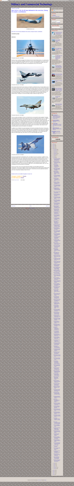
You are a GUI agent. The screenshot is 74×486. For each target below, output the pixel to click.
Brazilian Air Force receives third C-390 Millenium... (57, 162)
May (54, 463)
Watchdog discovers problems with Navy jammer (57, 431)
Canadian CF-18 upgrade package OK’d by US (57, 303)
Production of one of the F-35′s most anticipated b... (57, 353)
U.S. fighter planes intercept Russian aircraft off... (57, 219)
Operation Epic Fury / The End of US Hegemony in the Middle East (57, 125)
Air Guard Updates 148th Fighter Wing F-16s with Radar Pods (58, 66)
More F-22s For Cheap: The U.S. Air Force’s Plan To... (57, 243)
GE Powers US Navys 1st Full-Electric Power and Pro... (57, 344)
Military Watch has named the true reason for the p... (56, 253)
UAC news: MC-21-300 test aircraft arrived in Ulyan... (57, 313)
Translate (58, 22)
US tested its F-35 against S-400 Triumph (56, 434)
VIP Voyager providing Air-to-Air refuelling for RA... (57, 186)
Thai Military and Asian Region (56, 131)
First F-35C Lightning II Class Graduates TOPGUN (57, 201)
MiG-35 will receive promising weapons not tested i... (57, 325)
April (54, 464)
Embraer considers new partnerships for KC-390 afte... (57, 437)
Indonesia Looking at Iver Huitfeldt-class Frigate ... (57, 365)
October (55, 152)
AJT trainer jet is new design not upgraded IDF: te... (57, 198)
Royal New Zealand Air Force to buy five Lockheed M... (57, 404)
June (54, 157)
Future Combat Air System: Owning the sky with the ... (57, 278)
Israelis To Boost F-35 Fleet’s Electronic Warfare (57, 294)
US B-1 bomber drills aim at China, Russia (57, 449)
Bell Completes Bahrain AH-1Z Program (57, 41)
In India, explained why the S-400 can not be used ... (57, 338)
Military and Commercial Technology (31, 4)
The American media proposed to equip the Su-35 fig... (57, 390)
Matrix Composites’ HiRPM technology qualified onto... (57, 371)
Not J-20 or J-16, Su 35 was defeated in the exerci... (57, 195)
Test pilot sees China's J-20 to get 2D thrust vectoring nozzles (58, 33)
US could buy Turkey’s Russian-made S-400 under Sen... (57, 159)
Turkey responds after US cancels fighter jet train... (57, 231)
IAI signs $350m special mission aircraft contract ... (57, 374)
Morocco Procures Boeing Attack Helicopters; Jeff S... (57, 207)
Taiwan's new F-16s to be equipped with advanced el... (57, 300)
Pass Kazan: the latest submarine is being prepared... (57, 319)
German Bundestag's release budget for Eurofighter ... (57, 234)
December (55, 149)
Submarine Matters (56, 120)
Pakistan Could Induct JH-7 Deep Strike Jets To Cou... (57, 461)
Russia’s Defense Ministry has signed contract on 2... (57, 381)
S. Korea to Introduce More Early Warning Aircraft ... (57, 176)
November (55, 150)
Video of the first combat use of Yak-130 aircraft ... (57, 455)
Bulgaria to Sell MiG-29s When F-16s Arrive (57, 387)
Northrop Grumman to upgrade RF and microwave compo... (57, 225)
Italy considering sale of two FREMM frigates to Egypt (57, 268)
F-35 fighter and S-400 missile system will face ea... (57, 259)
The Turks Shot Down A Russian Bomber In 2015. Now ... (57, 443)
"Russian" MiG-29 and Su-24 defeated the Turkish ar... (57, 262)
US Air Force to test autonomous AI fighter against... (56, 384)
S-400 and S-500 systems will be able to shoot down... (57, 316)
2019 (54, 470)
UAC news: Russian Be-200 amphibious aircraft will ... (57, 310)
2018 (54, 471)
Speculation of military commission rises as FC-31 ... (57, 416)
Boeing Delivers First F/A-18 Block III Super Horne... (57, 287)
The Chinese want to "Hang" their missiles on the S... (57, 341)
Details (24, 176)
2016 (54, 474)
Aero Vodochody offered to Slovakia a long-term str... (57, 335)
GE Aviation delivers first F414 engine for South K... (57, 413)
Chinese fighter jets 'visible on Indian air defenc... (57, 440)
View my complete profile (55, 16)
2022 (54, 145)
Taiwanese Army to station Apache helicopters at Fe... (57, 368)
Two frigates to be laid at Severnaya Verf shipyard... (57, 350)
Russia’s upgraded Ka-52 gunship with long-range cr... (57, 284)
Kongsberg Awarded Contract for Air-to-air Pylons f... (57, 397)
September (55, 153)
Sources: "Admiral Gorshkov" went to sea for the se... (57, 183)
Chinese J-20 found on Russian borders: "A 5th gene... (57, 281)
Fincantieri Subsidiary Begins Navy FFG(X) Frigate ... (57, 429)
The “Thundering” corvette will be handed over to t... (57, 332)
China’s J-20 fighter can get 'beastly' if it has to (57, 425)
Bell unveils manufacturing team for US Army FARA (57, 423)
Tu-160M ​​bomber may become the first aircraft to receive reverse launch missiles (58, 57)
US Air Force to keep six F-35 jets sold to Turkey (57, 359)
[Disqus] (30, 192)
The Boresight (55, 123)
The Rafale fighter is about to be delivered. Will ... (57, 213)
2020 (54, 148)
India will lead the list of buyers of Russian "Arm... (57, 410)
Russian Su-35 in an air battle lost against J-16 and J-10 (22, 173)
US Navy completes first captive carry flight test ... (57, 407)
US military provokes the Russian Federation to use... (57, 452)
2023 (54, 144)
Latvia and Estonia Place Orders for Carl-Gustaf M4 (56, 458)
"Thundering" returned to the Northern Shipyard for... (57, 237)
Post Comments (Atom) (32, 208)
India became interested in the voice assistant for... (57, 347)
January (55, 468)
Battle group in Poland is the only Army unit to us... (57, 356)
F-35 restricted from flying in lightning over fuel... (56, 216)
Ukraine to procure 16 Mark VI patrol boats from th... (57, 256)
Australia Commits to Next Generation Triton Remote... (57, 265)
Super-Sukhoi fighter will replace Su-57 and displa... (57, 169)
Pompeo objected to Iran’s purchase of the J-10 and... (57, 204)
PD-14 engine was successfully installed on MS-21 (58, 49)
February (55, 467)
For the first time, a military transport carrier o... (56, 322)
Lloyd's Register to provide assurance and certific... (57, 228)
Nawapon (54, 15)
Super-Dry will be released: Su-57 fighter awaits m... (56, 210)
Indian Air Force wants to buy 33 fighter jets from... (57, 275)
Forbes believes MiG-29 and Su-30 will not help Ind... (57, 246)
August (55, 154)
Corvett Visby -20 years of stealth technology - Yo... (56, 297)
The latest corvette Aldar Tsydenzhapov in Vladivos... (57, 240)
